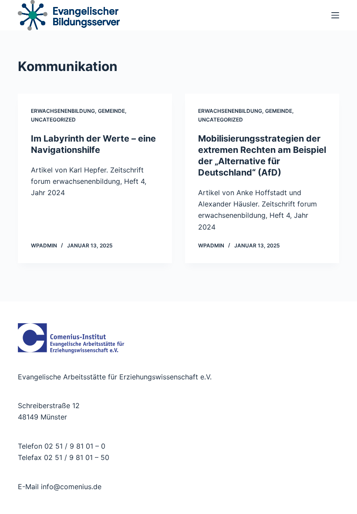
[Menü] (335, 15)
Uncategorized (53, 119)
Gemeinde (111, 111)
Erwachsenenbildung (63, 111)
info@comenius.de (70, 486)
